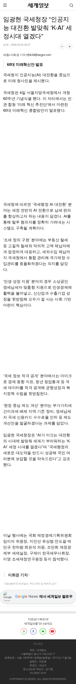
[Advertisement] (38, 157)
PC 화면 (38, 644)
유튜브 (52, 631)
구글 (24, 631)
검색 (71, 5)
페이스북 (33, 631)
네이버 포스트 (43, 631)
